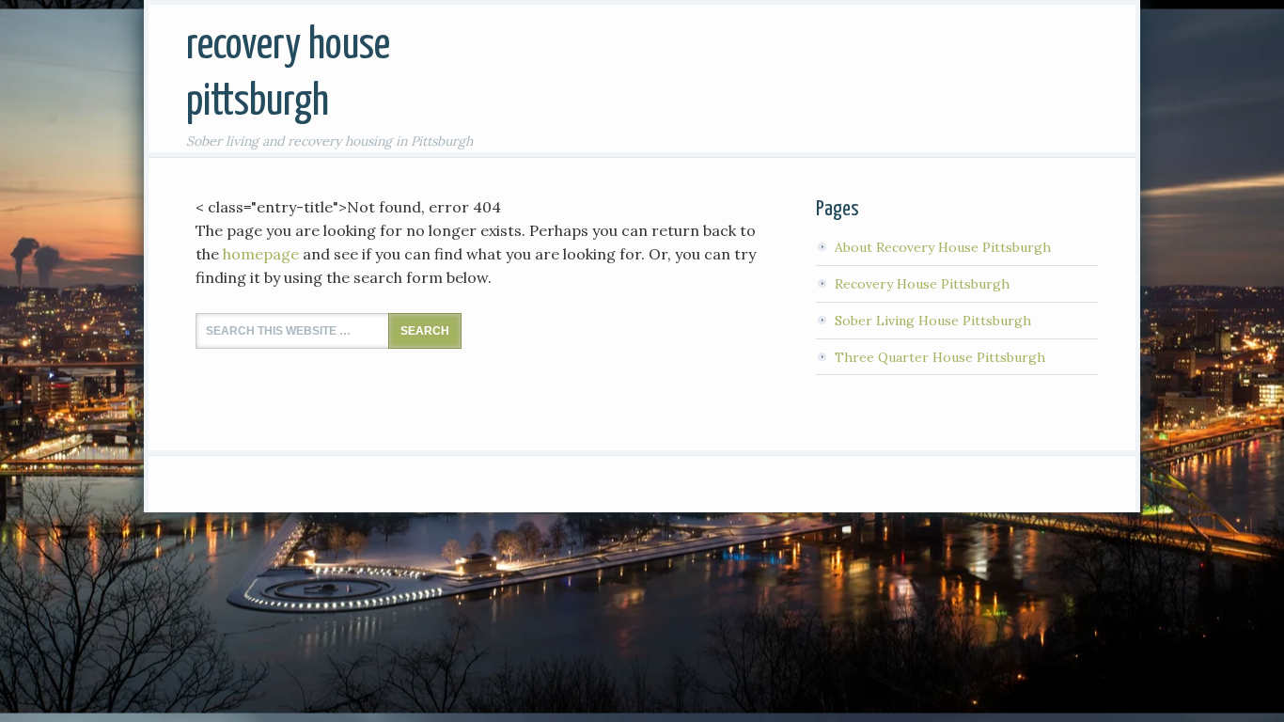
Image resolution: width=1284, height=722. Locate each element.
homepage (261, 253)
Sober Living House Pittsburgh (933, 320)
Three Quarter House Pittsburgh (940, 357)
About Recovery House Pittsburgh (943, 247)
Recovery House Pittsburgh (922, 283)
